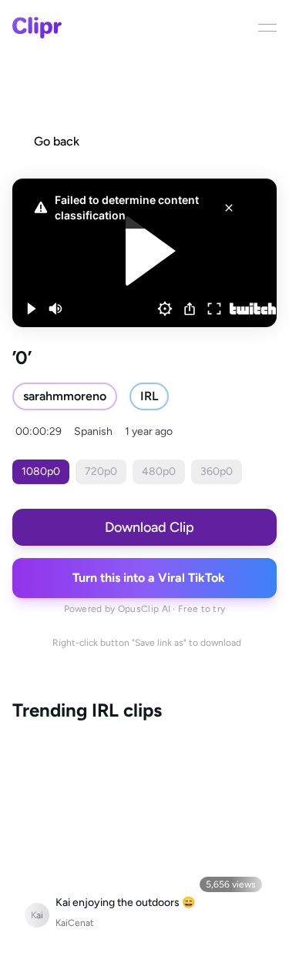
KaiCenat (74, 923)
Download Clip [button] (149, 527)
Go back (56, 141)
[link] (64, 396)
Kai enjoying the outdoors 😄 (125, 902)
